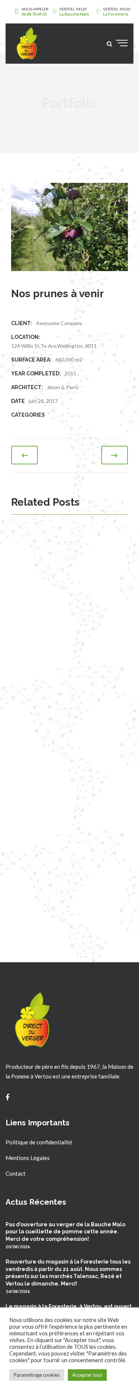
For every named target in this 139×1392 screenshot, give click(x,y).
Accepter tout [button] (87, 1375)
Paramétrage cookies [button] (37, 1375)
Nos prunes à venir (67, 802)
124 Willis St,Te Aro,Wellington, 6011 (54, 346)
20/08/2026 (18, 1246)
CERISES (48, 545)
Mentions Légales (28, 1157)
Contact (16, 1173)
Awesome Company (59, 323)
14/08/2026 (18, 1291)
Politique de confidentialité (39, 1142)
